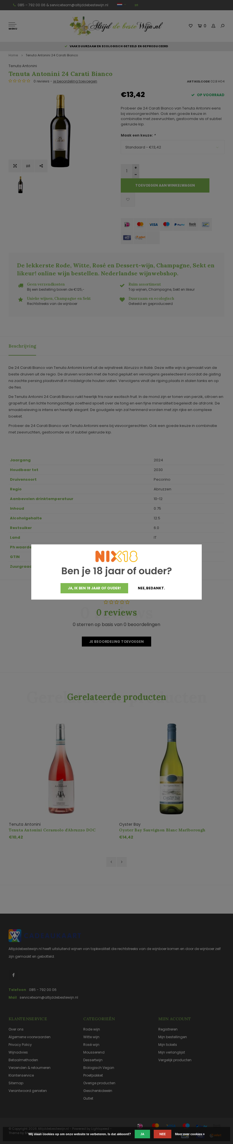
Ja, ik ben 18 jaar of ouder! (94, 588)
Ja (142, 1134)
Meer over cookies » (190, 1134)
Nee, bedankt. (151, 588)
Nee (162, 1134)
